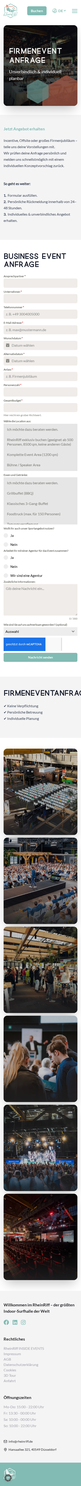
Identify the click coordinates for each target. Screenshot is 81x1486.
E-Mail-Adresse (13, 322)
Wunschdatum (13, 338)
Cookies (10, 1370)
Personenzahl (12, 385)
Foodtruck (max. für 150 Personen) (34, 514)
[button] (8, 1478)
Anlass (8, 369)
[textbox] (36, 631)
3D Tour (10, 1375)
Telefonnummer (14, 307)
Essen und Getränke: (16, 475)
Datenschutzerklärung (21, 1364)
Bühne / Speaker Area (23, 465)
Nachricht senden (40, 657)
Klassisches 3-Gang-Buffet (27, 503)
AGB (7, 1359)
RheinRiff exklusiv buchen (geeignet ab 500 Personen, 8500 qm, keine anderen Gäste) (40, 441)
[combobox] (40, 631)
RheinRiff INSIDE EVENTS (24, 1348)
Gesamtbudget (13, 400)
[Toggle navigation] (74, 10)
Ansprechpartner (15, 276)
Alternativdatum (14, 354)
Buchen (37, 11)
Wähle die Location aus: (17, 421)
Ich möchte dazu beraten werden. (32, 429)
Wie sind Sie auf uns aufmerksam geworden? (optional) (35, 624)
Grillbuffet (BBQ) (20, 493)
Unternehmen (13, 291)
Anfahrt (10, 1381)
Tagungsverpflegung (22, 524)
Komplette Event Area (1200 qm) (32, 454)
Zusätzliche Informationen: (20, 581)
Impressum (12, 1354)
